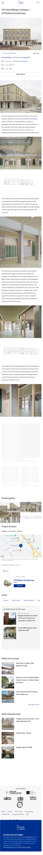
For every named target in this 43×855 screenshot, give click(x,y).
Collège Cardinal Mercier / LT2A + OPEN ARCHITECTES (28, 720)
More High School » (34, 704)
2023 (10, 69)
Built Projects (16, 600)
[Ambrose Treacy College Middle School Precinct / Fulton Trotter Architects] (8, 682)
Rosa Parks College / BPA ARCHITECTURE (25, 664)
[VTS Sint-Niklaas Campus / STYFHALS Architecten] (15, 507)
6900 (10, 65)
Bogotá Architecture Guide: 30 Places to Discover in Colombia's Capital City (28, 618)
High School (7, 57)
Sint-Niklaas (33, 119)
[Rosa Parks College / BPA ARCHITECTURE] (8, 668)
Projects (5, 600)
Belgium (26, 57)
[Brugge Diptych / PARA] (8, 752)
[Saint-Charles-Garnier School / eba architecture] (8, 697)
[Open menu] (2, 2)
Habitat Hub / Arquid (23, 733)
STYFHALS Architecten (20, 61)
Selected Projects (29, 600)
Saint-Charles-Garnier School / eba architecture (27, 693)
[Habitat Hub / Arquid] (8, 738)
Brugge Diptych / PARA (24, 747)
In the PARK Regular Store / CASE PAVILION (28, 629)
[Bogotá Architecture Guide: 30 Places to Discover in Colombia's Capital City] (10, 618)
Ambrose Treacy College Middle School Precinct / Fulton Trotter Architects (27, 680)
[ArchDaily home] (20, 2)
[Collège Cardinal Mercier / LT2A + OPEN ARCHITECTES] (8, 724)
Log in (38, 2)
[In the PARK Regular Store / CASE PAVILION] (10, 633)
